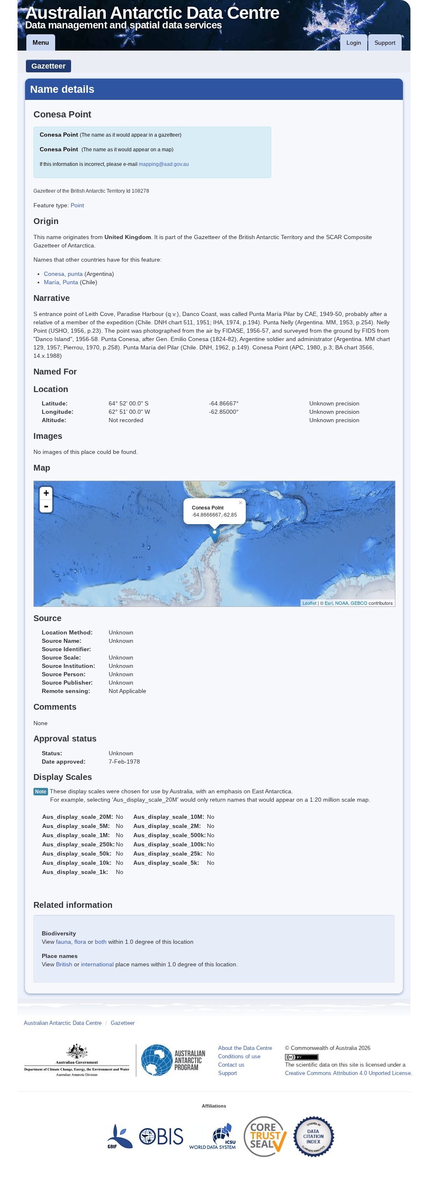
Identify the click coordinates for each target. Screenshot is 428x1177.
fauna (63, 941)
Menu (41, 42)
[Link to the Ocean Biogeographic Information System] (161, 1136)
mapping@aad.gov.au (164, 164)
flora (80, 941)
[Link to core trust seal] (265, 1136)
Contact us (231, 1065)
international (97, 964)
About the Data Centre (245, 1048)
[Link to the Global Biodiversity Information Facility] (120, 1136)
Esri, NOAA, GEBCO (346, 602)
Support (384, 42)
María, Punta (61, 282)
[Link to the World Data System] (212, 1136)
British (64, 964)
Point (77, 205)
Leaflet (309, 602)
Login (353, 42)
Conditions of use (239, 1057)
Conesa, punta (63, 273)
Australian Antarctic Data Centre (63, 1023)
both (101, 941)
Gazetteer (48, 66)
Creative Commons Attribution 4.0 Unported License (348, 1073)
